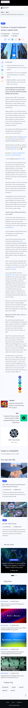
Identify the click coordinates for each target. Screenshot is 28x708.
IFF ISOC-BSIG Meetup (9, 523)
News (7, 12)
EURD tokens (10, 227)
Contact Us (19, 702)
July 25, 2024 (22, 159)
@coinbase (24, 137)
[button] (12, 575)
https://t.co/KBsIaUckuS (19, 153)
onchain (4, 690)
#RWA (14, 139)
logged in (9, 453)
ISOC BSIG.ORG (16, 705)
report (12, 690)
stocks (20, 241)
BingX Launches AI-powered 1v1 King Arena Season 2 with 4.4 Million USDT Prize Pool (14, 565)
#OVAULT (14, 149)
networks (13, 269)
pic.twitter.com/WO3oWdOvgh (13, 155)
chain (14, 687)
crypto (21, 687)
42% (17, 348)
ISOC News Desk (7, 489)
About (7, 702)
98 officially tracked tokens (12, 275)
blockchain (5, 687)
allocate (23, 365)
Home (2, 12)
